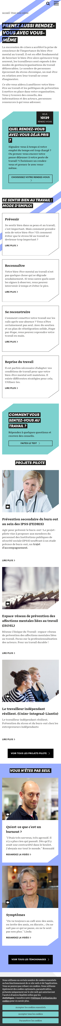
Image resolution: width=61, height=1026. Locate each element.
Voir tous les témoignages (28, 959)
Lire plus (10, 245)
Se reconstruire (17, 312)
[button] (48, 4)
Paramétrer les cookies (30, 1021)
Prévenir (12, 219)
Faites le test (29, 443)
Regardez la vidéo (17, 854)
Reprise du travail (19, 362)
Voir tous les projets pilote (29, 753)
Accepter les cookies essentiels (30, 1007)
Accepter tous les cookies (30, 1014)
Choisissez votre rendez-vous (30, 177)
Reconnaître (15, 266)
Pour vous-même (20, 13)
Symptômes (15, 915)
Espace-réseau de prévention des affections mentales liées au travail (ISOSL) (30, 621)
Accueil (6, 13)
